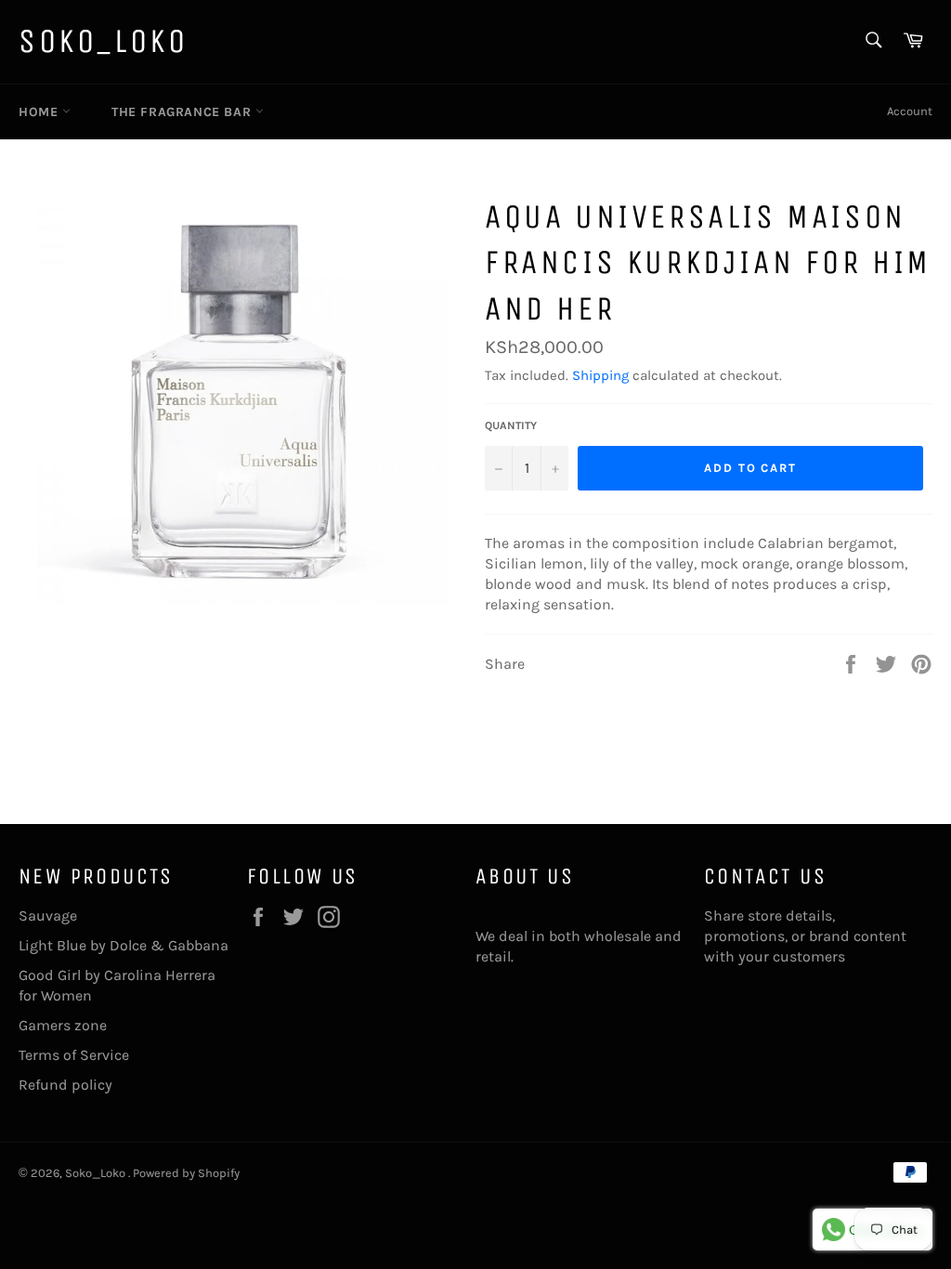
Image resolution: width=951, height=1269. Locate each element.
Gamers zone (63, 1025)
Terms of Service (74, 1055)
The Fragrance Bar (183, 112)
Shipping (600, 375)
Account (909, 111)
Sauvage (48, 915)
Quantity (511, 425)
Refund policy (65, 1084)
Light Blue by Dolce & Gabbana (123, 945)
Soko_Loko (103, 41)
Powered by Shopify (186, 1173)
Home (40, 112)
